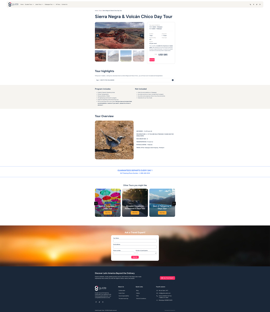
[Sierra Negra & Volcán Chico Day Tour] (119, 35)
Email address (116, 244)
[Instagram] (259, 4)
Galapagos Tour (49, 4)
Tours (100, 10)
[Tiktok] (256, 4)
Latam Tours (38, 4)
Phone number (117, 250)
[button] (97, 35)
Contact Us (64, 4)
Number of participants (142, 250)
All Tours (58, 4)
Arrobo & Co (172, 310)
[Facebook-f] (253, 4)
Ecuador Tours (28, 4)
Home (22, 4)
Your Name (116, 238)
